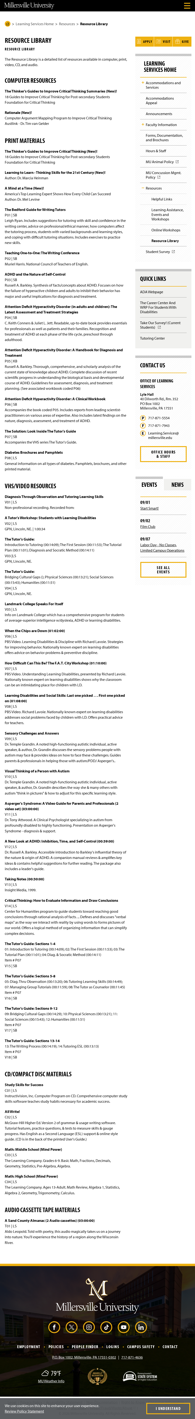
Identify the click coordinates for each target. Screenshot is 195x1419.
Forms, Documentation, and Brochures (164, 137)
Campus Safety (141, 1346)
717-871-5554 (159, 418)
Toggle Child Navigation (143, 82)
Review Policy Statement (24, 1411)
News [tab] (177, 484)
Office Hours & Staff (163, 454)
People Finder (85, 1346)
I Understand (168, 1408)
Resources (67, 23)
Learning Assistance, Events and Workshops (167, 214)
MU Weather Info (51, 1381)
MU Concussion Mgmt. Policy (163, 176)
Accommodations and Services (163, 85)
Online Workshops (165, 230)
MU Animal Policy (161, 163)
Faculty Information (161, 124)
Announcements (159, 113)
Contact (170, 1346)
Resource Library (165, 240)
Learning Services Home (35, 23)
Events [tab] (149, 484)
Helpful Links (161, 199)
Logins (112, 1346)
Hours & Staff (156, 150)
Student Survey (159, 253)
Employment (28, 1346)
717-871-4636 (132, 1357)
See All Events (163, 570)
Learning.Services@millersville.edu (163, 435)
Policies (56, 1346)
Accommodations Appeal (160, 100)
